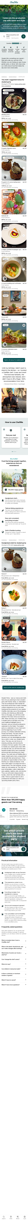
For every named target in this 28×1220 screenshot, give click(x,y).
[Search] (23, 36)
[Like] (23, 90)
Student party (22, 76)
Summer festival (12, 76)
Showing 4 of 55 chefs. (13, 545)
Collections (4, 76)
